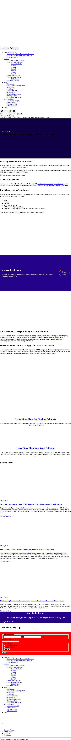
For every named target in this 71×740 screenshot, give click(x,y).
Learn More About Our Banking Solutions (35, 419)
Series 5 (13, 69)
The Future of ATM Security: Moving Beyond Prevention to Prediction (27, 550)
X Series (13, 65)
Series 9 (13, 74)
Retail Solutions (10, 647)
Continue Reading (5, 516)
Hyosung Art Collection (14, 97)
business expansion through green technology (51, 184)
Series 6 (13, 70)
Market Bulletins (12, 106)
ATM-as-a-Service (12, 57)
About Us (6, 82)
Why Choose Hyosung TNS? (16, 85)
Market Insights (11, 102)
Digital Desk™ (15, 79)
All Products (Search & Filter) (16, 60)
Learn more (64, 273)
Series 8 (13, 72)
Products (6, 59)
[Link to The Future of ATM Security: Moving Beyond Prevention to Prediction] (35, 531)
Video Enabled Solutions (14, 77)
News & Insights (8, 99)
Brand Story (11, 84)
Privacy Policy (8, 731)
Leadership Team (12, 90)
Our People (10, 89)
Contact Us (7, 733)
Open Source (7, 735)
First (22, 636)
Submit (5, 652)
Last (43, 636)
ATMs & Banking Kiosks (14, 62)
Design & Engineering (14, 94)
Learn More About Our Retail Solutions (36, 448)
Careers (6, 107)
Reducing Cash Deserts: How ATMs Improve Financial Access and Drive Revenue (31, 504)
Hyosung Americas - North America (10, 117)
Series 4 (13, 67)
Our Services (11, 92)
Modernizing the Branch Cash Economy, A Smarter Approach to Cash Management (32, 601)
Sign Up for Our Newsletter (8, 622)
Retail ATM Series (16, 64)
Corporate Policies (9, 730)
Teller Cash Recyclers (13, 75)
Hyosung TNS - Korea (28, 117)
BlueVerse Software (13, 80)
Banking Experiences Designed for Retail (19, 55)
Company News (12, 104)
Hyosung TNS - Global (42, 117)
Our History (10, 87)
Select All (7, 649)
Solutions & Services (10, 52)
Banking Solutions (11, 645)
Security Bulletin (12, 96)
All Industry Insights (13, 101)
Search (20, 114)
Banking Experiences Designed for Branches (20, 54)
